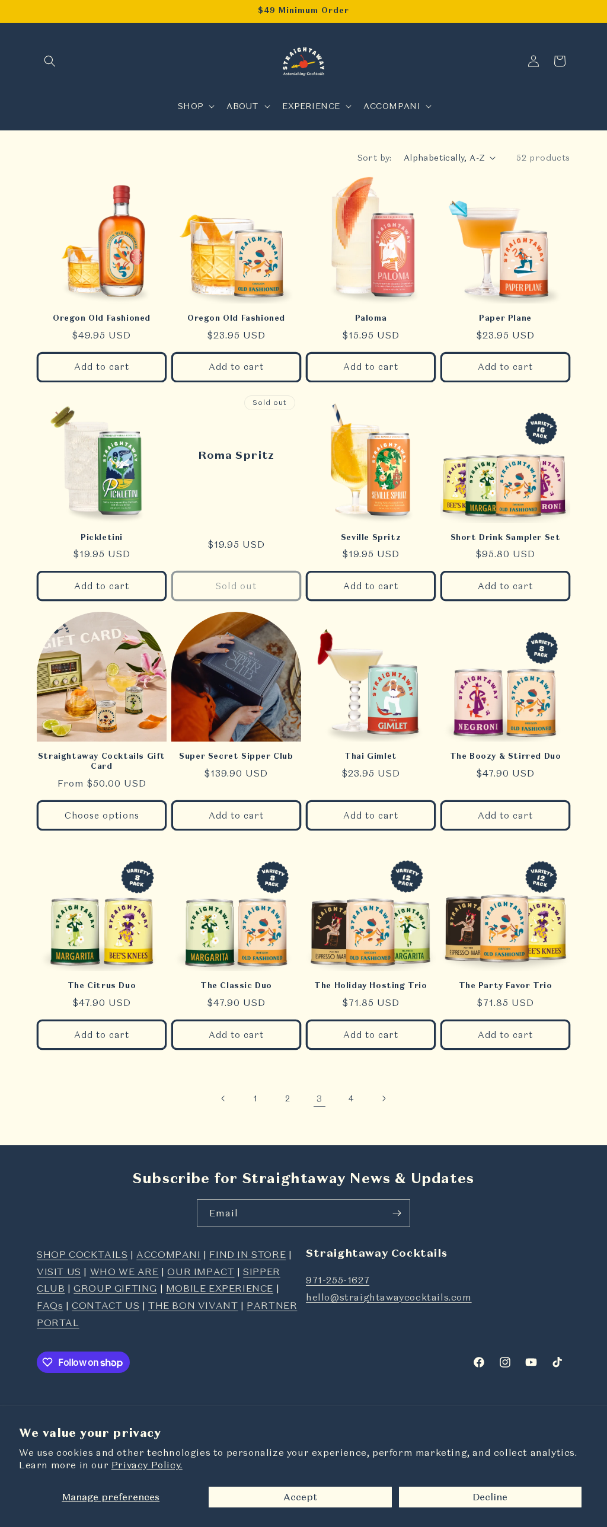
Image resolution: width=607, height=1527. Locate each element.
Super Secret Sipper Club (236, 756)
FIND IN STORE (247, 1254)
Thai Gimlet (370, 756)
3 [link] (319, 1098)
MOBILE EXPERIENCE (219, 1288)
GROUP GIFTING (115, 1288)
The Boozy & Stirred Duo (505, 756)
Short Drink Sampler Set (506, 537)
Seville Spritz (371, 537)
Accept (300, 1497)
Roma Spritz (236, 454)
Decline (489, 1497)
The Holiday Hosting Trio (370, 986)
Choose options (102, 815)
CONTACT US (105, 1305)
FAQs (50, 1305)
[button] (50, 61)
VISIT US (59, 1271)
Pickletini (102, 537)
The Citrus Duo (102, 986)
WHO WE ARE (124, 1271)
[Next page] (383, 1098)
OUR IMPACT (200, 1271)
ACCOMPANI (168, 1254)
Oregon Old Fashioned (102, 318)
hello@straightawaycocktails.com (389, 1297)
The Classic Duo (236, 986)
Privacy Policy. (147, 1465)
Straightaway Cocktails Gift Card (101, 761)
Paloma (371, 318)
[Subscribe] (397, 1213)
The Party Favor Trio (505, 986)
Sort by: (374, 157)
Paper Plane (505, 318)
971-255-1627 (337, 1280)
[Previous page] (223, 1098)
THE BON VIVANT (193, 1305)
